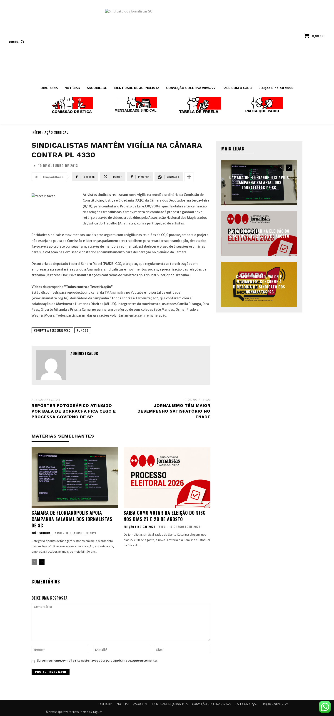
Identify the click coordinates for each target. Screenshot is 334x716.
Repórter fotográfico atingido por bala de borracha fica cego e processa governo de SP (74, 411)
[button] (17, 41)
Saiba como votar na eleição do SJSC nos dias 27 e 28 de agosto (165, 515)
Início (36, 132)
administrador (84, 353)
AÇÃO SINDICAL (56, 132)
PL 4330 (82, 330)
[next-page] (42, 562)
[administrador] (51, 365)
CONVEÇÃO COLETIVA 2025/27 (211, 704)
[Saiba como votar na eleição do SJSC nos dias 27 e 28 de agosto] (167, 477)
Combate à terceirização (52, 330)
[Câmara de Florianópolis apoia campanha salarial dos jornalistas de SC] (75, 477)
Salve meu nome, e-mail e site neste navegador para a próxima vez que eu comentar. (97, 660)
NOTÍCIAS (123, 704)
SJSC (58, 533)
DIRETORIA (105, 704)
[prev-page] (34, 562)
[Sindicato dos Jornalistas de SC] (167, 44)
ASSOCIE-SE (140, 704)
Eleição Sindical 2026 (140, 526)
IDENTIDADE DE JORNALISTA (170, 704)
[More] (189, 176)
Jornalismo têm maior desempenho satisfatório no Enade (173, 411)
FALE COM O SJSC (246, 704)
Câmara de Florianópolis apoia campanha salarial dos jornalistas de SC (72, 519)
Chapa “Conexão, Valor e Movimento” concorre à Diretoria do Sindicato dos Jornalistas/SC (259, 284)
